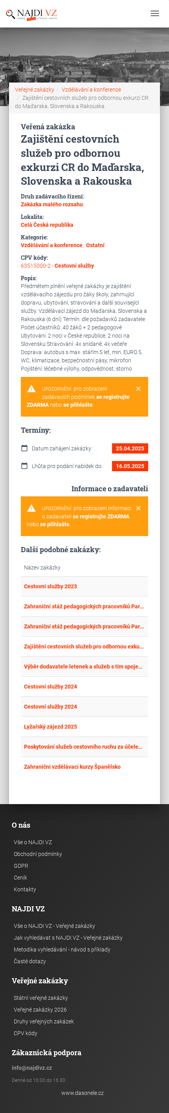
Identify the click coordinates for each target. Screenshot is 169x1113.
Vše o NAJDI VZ (33, 842)
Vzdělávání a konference (91, 89)
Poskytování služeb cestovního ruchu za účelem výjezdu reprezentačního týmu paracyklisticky (84, 747)
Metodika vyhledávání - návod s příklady (62, 949)
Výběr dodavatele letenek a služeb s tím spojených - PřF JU (84, 666)
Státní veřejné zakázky (41, 998)
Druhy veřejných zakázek (44, 1021)
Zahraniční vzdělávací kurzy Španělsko (72, 767)
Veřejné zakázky (34, 89)
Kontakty (25, 889)
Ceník (20, 877)
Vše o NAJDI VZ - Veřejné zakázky (54, 926)
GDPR (21, 866)
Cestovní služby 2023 (50, 586)
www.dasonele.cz (82, 1093)
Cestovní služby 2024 (50, 686)
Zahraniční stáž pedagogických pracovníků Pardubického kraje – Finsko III (84, 606)
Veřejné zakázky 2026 (40, 1009)
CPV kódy (25, 1033)
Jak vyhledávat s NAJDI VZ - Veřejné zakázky (68, 938)
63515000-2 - (57, 266)
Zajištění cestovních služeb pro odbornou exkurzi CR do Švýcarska (84, 646)
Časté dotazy (30, 961)
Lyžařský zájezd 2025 (50, 727)
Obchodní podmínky (38, 854)
